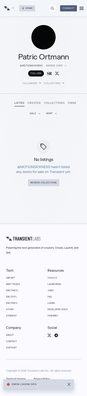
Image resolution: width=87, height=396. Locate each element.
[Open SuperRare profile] (49, 73)
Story (10, 309)
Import (10, 278)
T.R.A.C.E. (52, 278)
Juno (51, 290)
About (10, 335)
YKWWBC (53, 315)
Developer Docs (58, 309)
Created (34, 103)
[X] (57, 73)
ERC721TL (11, 296)
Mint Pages (13, 284)
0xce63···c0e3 (54, 65)
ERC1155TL (12, 303)
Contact (11, 341)
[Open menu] (82, 8)
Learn (51, 303)
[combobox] (52, 8)
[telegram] (56, 335)
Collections (54, 103)
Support (11, 347)
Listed (19, 103)
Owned (73, 103)
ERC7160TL (12, 290)
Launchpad (54, 284)
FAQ (50, 296)
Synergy (11, 315)
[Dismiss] (69, 384)
